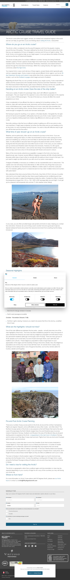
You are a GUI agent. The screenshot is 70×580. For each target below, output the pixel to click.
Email (38, 503)
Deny (15, 304)
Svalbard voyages (24, 77)
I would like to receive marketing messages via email (17, 516)
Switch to (35, 573)
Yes (9, 518)
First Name (9, 497)
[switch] (27, 299)
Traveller (11, 513)
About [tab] (55, 277)
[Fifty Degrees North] (7, 5)
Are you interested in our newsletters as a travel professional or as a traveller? (23, 508)
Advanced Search (64, 6)
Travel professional (13, 511)
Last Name (39, 497)
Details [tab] (35, 277)
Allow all (55, 304)
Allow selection (35, 304)
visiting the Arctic (45, 40)
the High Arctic (21, 68)
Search (67, 4)
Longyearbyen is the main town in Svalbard (43, 435)
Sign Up (35, 524)
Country (8, 503)
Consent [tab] (14, 277)
